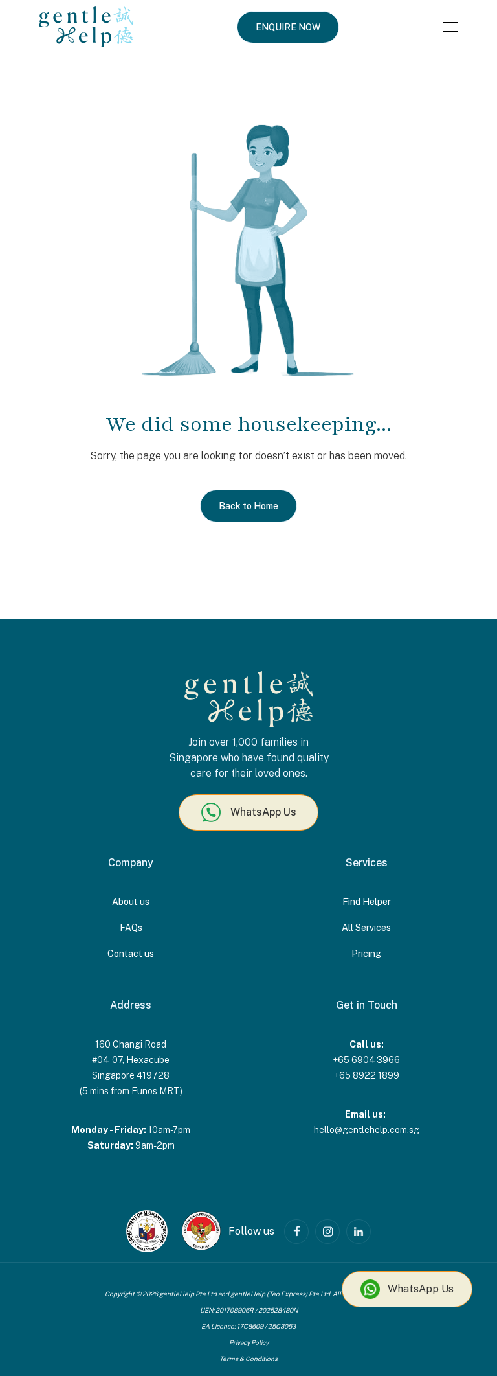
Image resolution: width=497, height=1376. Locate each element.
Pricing (366, 953)
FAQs (131, 928)
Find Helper (366, 902)
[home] (86, 26)
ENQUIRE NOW (288, 27)
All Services (366, 928)
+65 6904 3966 (366, 1060)
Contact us (130, 953)
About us (130, 902)
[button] (450, 27)
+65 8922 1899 (366, 1075)
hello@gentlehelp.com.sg (366, 1130)
